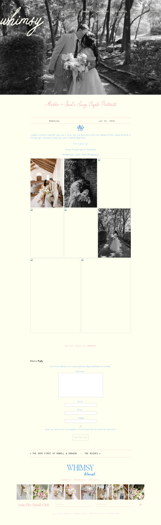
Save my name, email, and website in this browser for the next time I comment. (80, 429)
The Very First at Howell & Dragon (54, 453)
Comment (80, 371)
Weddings (54, 120)
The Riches (91, 453)
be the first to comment (80, 345)
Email (80, 410)
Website (80, 418)
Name (80, 402)
